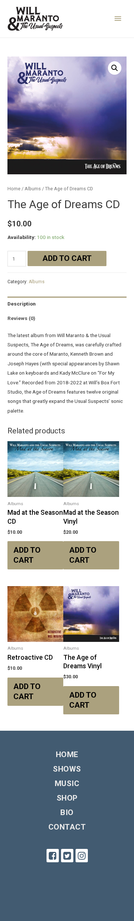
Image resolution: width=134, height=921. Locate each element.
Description (21, 304)
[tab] (67, 304)
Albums (33, 188)
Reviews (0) (21, 318)
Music (67, 783)
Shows (67, 769)
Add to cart (67, 258)
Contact (67, 827)
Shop (67, 798)
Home (13, 188)
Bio (67, 812)
